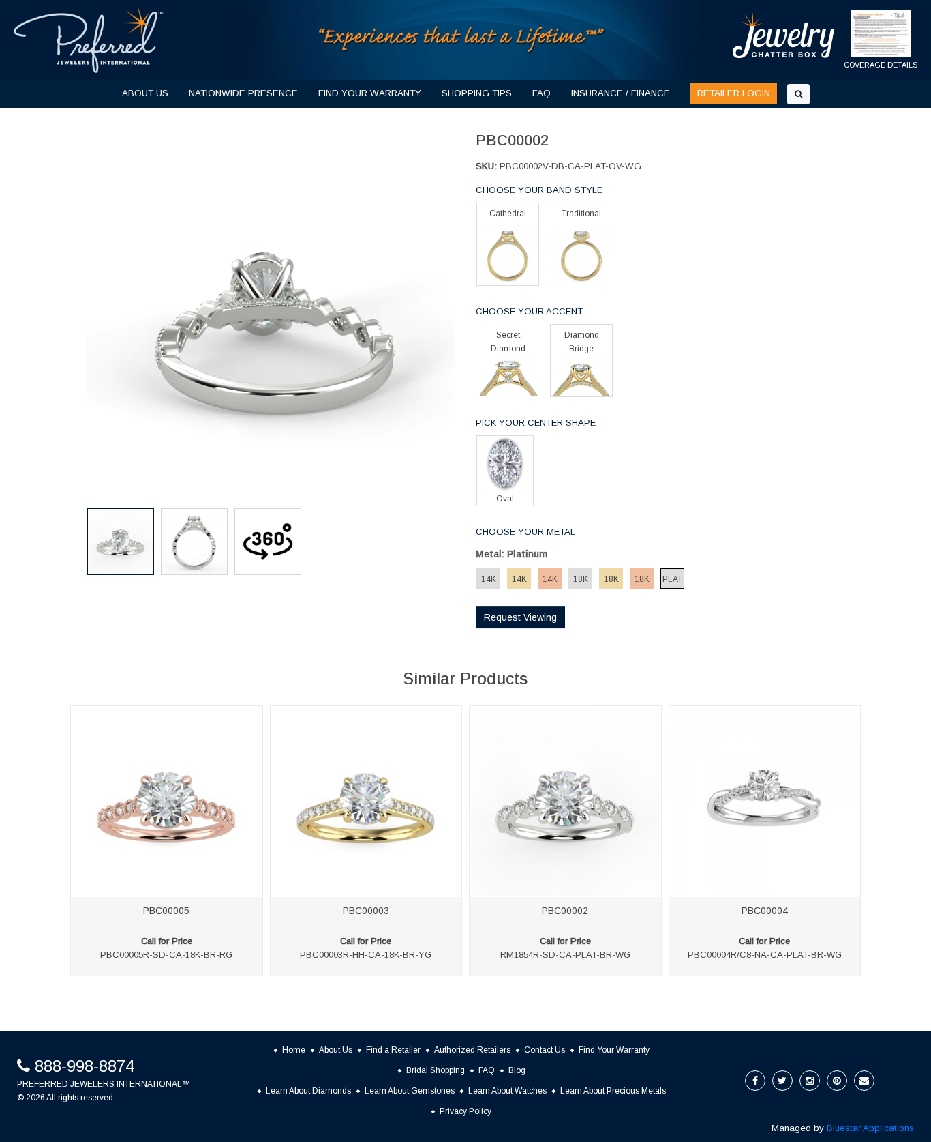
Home (293, 1050)
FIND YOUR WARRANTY (369, 93)
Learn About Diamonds (308, 1091)
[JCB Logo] (784, 35)
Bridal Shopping (435, 1070)
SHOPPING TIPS (477, 93)
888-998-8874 (84, 1066)
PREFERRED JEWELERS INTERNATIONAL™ (103, 1084)
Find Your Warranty (614, 1050)
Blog (516, 1070)
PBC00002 (565, 910)
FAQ (541, 93)
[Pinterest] (837, 1080)
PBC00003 (366, 910)
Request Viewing (520, 617)
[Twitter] (782, 1080)
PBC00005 (166, 910)
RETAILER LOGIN (733, 93)
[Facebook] (755, 1080)
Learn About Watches (507, 1091)
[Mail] (864, 1080)
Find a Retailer (393, 1050)
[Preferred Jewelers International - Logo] (89, 40)
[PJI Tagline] (462, 39)
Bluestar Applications (870, 1128)
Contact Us (544, 1050)
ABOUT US (145, 93)
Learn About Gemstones (410, 1091)
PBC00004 (765, 910)
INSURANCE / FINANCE (620, 93)
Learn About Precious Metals (613, 1091)
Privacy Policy (465, 1111)
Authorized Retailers (472, 1050)
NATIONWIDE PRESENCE (243, 93)
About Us (335, 1050)
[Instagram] (809, 1080)
